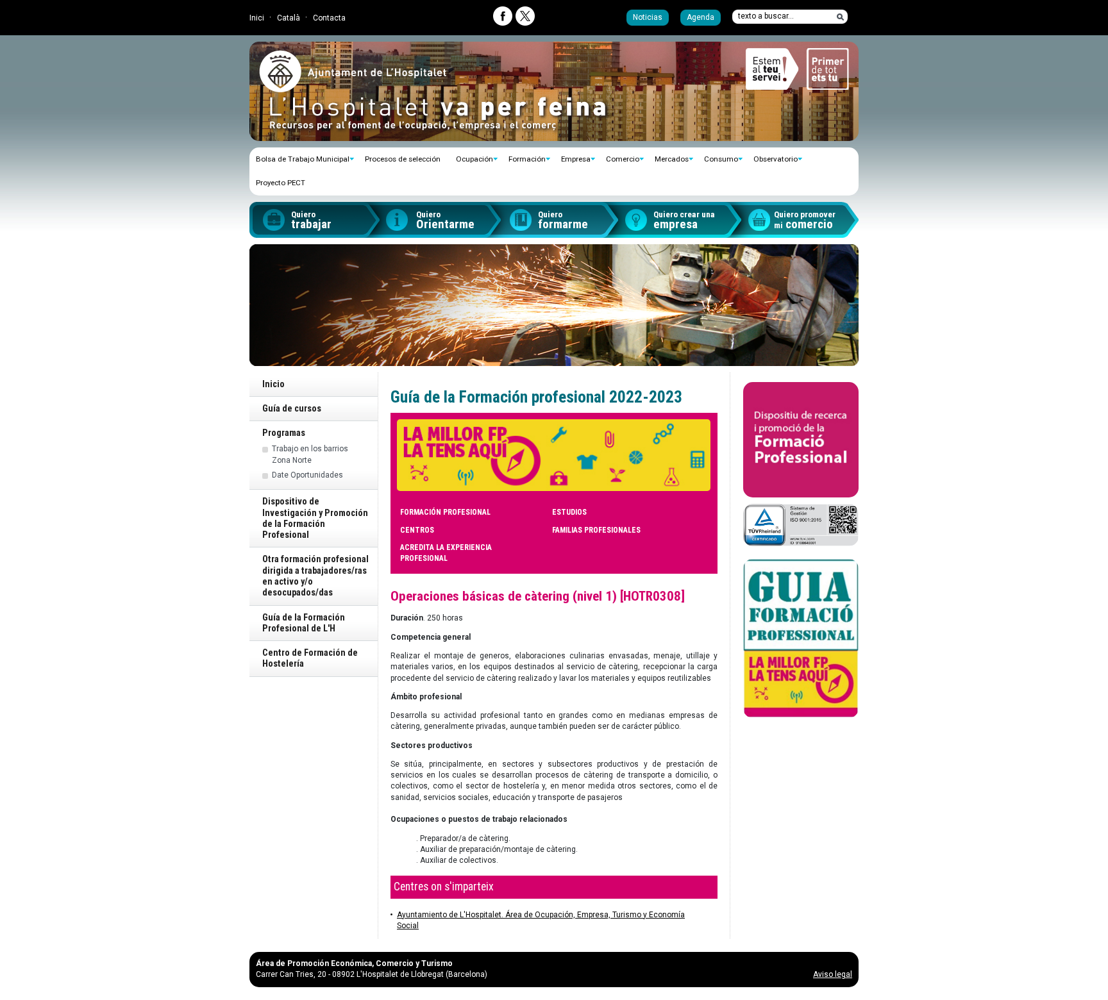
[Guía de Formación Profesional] (801, 638)
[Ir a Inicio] (352, 87)
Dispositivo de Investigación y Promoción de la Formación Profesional (315, 518)
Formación (527, 158)
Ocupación (474, 158)
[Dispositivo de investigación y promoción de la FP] (801, 439)
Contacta (329, 17)
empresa (684, 220)
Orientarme (445, 220)
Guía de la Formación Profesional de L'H (303, 623)
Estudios (569, 512)
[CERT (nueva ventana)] (801, 525)
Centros (417, 530)
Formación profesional (445, 512)
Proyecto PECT (280, 182)
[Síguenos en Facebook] (502, 16)
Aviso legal (832, 974)
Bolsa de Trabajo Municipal (302, 158)
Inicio (273, 384)
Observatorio (775, 158)
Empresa (576, 158)
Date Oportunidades (307, 475)
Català (288, 17)
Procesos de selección (403, 158)
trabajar (311, 220)
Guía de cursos (291, 408)
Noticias (647, 17)
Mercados (672, 158)
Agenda (700, 17)
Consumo (721, 158)
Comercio (622, 158)
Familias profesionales (596, 530)
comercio (804, 220)
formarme (563, 220)
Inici (256, 17)
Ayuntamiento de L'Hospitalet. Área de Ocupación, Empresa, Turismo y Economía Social (541, 920)
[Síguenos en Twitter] (525, 16)
